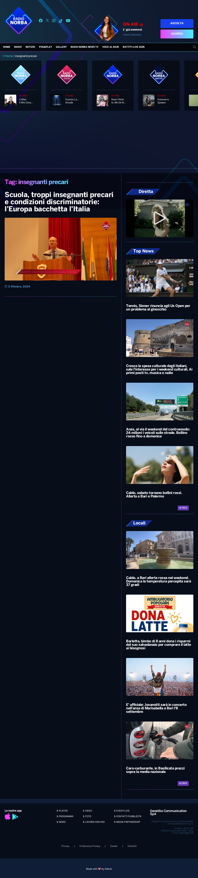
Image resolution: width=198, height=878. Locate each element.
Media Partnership (128, 822)
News (62, 822)
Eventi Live (123, 811)
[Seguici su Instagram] (53, 21)
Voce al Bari (110, 47)
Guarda (177, 34)
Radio (18, 47)
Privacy (65, 846)
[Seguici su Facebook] (41, 21)
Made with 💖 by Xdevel (99, 869)
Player (63, 811)
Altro (182, 508)
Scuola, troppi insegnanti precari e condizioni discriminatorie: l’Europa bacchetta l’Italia (59, 202)
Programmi (65, 816)
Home (6, 47)
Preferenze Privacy (89, 846)
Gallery (61, 47)
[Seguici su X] (47, 21)
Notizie (30, 47)
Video (88, 811)
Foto (87, 816)
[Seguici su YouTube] (68, 21)
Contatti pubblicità (128, 816)
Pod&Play (45, 47)
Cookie (114, 846)
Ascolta (176, 23)
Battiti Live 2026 (134, 47)
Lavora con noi (94, 822)
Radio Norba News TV (84, 47)
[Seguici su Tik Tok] (61, 21)
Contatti (132, 846)
